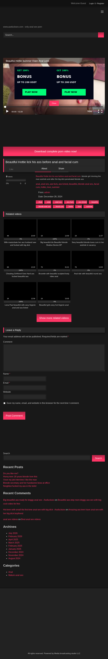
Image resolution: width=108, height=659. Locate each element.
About (44, 168)
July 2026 (13, 533)
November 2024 (15, 555)
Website (7, 392)
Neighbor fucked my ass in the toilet (19, 486)
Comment (7, 342)
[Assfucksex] (54, 17)
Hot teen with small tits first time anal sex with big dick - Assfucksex (34, 510)
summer (56, 187)
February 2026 (15, 536)
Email (6, 383)
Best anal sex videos (31, 519)
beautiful (73, 184)
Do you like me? (10, 473)
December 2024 (15, 552)
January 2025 (14, 549)
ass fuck (54, 184)
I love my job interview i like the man (20, 480)
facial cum (60, 206)
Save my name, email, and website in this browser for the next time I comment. (43, 403)
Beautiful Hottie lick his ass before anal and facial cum (58, 176)
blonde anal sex (85, 184)
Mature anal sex (15, 575)
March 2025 (13, 543)
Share (61, 168)
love (49, 187)
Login (91, 3)
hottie (43, 187)
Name (6, 374)
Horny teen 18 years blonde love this (20, 476)
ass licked (63, 184)
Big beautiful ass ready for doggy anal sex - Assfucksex (28, 500)
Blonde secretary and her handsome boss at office (26, 483)
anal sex (45, 184)
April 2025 (13, 539)
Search (6, 453)
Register (100, 3)
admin (47, 192)
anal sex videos (10, 519)
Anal (40, 202)
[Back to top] (100, 651)
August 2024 (14, 558)
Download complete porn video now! (55, 151)
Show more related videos (54, 318)
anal (38, 184)
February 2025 (15, 546)
